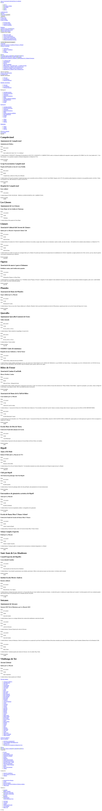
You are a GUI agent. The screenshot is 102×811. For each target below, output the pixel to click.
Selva (4, 726)
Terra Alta (5, 730)
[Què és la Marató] (5, 131)
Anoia (4, 689)
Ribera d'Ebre (6, 721)
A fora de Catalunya (7, 681)
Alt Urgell (5, 687)
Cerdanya (5, 700)
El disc (4, 102)
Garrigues (5, 704)
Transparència (6, 61)
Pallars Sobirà (6, 716)
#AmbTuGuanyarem (7, 93)
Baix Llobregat (6, 695)
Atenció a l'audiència (10, 44)
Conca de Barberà (7, 701)
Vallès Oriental (6, 735)
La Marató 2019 (4, 74)
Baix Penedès (6, 696)
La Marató (21, 44)
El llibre (5, 101)
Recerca (5, 63)
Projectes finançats (7, 80)
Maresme (5, 709)
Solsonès (5, 727)
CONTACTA (6, 743)
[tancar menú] (2, 46)
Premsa (17, 44)
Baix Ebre (5, 692)
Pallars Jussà (6, 715)
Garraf (4, 702)
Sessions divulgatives (8, 96)
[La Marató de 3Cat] (17, 58)
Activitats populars (7, 92)
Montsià (5, 711)
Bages (4, 690)
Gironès (5, 706)
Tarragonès (5, 729)
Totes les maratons (7, 64)
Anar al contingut (17, 1)
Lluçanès (5, 707)
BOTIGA (10, 57)
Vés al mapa (3, 132)
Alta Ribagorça (6, 682)
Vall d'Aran (5, 732)
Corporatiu (3, 43)
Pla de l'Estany (6, 719)
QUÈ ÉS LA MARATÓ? (9, 741)
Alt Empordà (6, 685)
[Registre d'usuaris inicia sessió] (8, 15)
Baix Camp (5, 691)
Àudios (5, 120)
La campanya (6, 79)
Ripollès (5, 722)
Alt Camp (5, 684)
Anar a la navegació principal (7, 1)
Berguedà (5, 699)
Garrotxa (5, 705)
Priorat (4, 720)
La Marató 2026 (6, 60)
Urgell (4, 731)
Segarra (5, 724)
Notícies (5, 121)
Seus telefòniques (7, 99)
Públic (4, 97)
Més (15, 65)
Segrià (4, 725)
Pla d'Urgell (6, 717)
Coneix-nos (3, 44)
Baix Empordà (6, 694)
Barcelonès (5, 697)
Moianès (5, 710)
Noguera (5, 712)
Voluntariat (5, 94)
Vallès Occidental (7, 734)
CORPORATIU (4, 12)
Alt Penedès (6, 686)
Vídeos (4, 119)
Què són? (5, 77)
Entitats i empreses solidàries (9, 98)
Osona (4, 714)
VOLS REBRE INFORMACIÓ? (10, 742)
